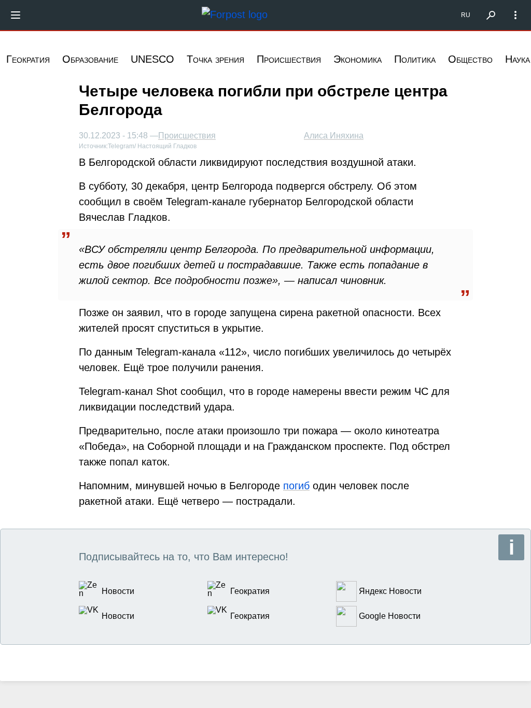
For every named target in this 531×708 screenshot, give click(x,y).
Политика (415, 59)
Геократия (28, 59)
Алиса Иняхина (334, 135)
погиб (296, 485)
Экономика (357, 59)
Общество (470, 59)
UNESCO (152, 59)
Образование (90, 59)
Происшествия (289, 59)
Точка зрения (215, 59)
